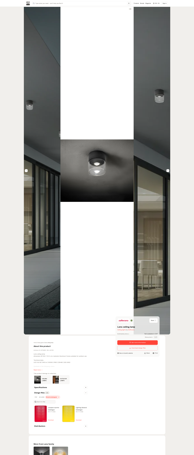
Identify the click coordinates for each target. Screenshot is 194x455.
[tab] (156, 337)
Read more (37, 370)
